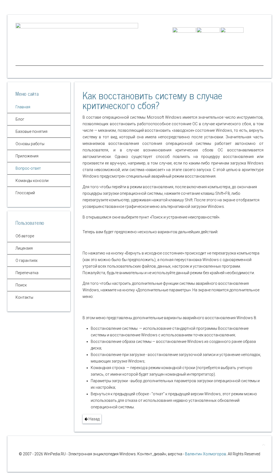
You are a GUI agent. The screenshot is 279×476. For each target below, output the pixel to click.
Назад (93, 419)
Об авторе (25, 236)
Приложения (27, 156)
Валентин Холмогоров (205, 454)
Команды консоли (32, 180)
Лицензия (24, 248)
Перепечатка (27, 273)
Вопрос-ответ (28, 168)
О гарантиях (27, 260)
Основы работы (30, 144)
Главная (23, 107)
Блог (20, 119)
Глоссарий (25, 193)
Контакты (24, 297)
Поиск (21, 285)
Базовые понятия (31, 131)
